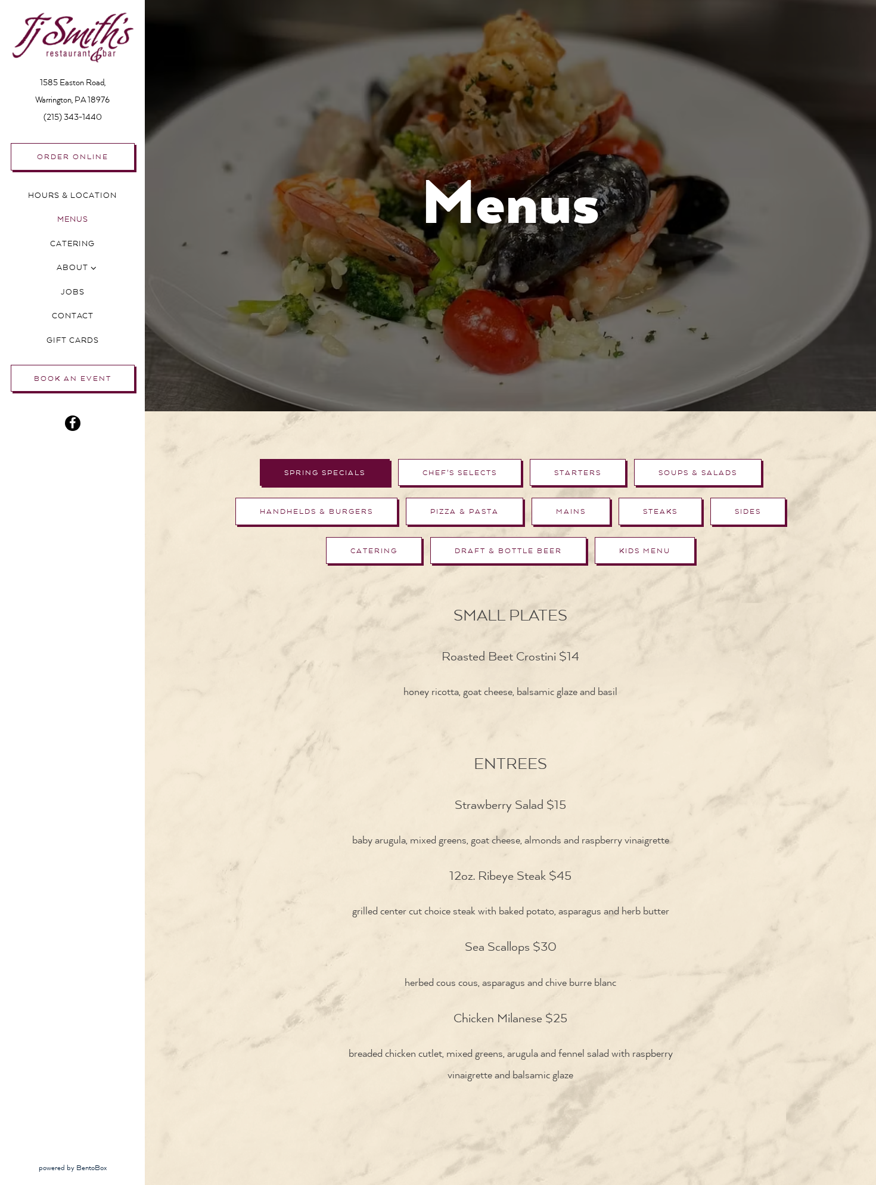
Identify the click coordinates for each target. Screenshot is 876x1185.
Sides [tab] (748, 511)
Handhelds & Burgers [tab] (316, 511)
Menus (72, 219)
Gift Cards (74, 340)
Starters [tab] (577, 473)
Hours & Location (72, 195)
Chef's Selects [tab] (460, 473)
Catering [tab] (373, 551)
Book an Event (72, 378)
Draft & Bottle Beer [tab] (508, 551)
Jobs (73, 292)
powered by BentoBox (92, 1167)
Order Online (72, 157)
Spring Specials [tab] (324, 473)
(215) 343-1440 (73, 117)
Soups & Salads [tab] (697, 473)
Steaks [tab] (660, 511)
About (72, 267)
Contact (73, 316)
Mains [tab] (571, 511)
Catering (72, 244)
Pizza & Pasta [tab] (464, 511)
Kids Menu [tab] (644, 551)
